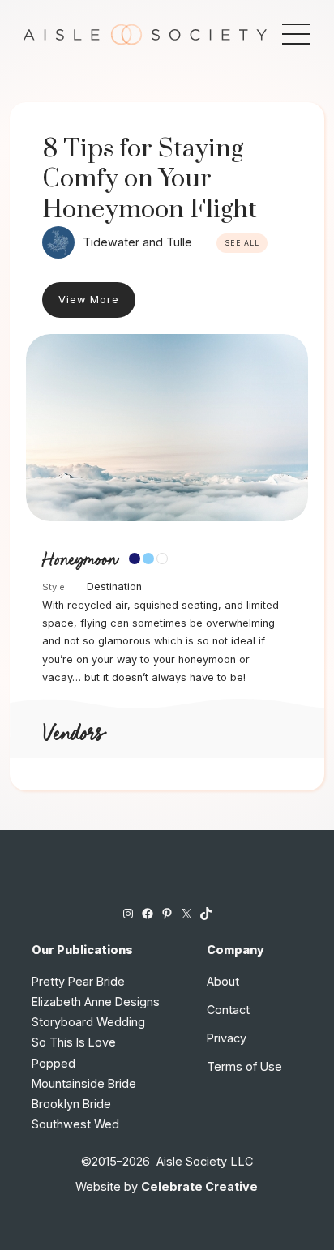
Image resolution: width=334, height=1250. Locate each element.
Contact (228, 1010)
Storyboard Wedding (88, 1022)
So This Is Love (74, 1042)
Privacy (226, 1038)
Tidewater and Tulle (137, 242)
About (223, 981)
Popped (53, 1063)
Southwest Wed (75, 1124)
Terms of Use (244, 1066)
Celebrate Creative (199, 1186)
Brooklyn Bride (71, 1104)
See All (242, 243)
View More (88, 299)
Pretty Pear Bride (78, 981)
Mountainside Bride (84, 1083)
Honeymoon (79, 560)
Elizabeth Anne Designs (96, 1001)
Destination (114, 586)
